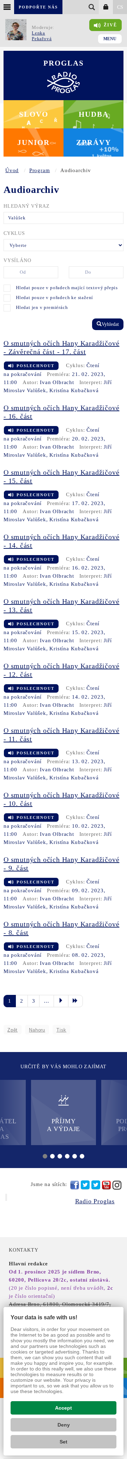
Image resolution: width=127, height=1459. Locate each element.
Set (63, 1442)
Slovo (33, 114)
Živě (110, 25)
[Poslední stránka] (75, 1001)
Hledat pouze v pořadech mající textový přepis (67, 287)
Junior (33, 142)
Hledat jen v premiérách (42, 307)
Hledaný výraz (26, 206)
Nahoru (37, 1030)
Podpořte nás (38, 7)
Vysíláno (17, 260)
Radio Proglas (95, 1201)
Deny (64, 1425)
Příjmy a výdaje (63, 1125)
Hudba (94, 114)
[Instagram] (117, 1185)
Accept (63, 1408)
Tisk (61, 1030)
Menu (109, 38)
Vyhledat (110, 324)
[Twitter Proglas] (85, 1185)
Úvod (12, 170)
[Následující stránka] (61, 1001)
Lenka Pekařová (42, 35)
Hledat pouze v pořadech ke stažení (54, 297)
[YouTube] (106, 1185)
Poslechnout (35, 366)
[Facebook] (74, 1185)
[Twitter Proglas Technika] (96, 1185)
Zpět (12, 1030)
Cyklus (14, 233)
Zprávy (93, 142)
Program (39, 170)
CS (120, 7)
